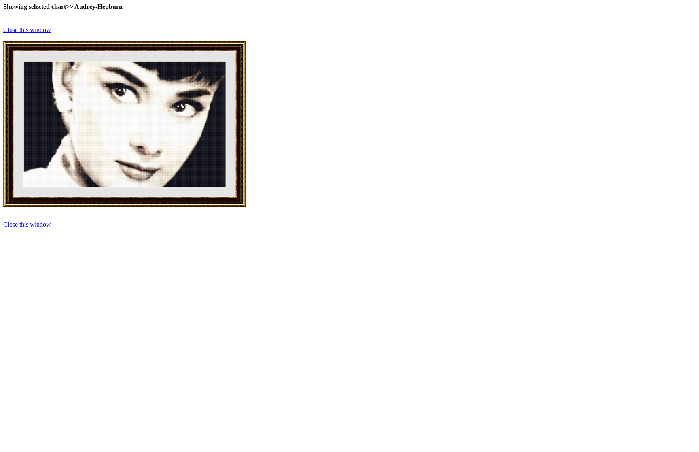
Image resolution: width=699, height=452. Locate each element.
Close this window (27, 29)
